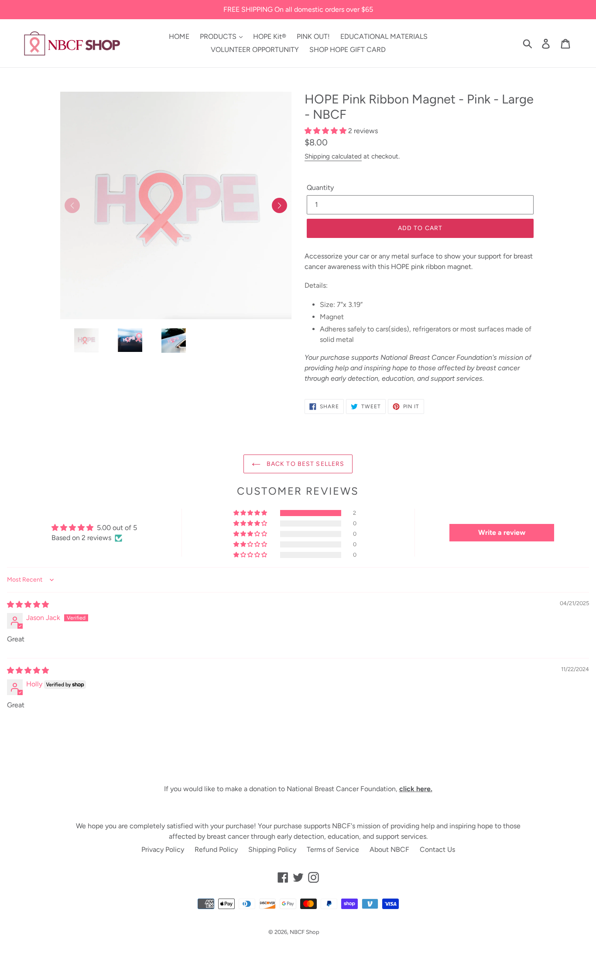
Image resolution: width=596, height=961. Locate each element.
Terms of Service (333, 849)
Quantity (320, 187)
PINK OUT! (313, 36)
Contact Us (437, 849)
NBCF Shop (304, 932)
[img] (28, 604)
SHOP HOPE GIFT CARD (347, 49)
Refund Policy (216, 849)
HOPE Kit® (269, 36)
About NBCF (389, 849)
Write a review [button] (501, 532)
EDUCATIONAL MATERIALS (384, 36)
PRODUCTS (219, 36)
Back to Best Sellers (305, 464)
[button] (279, 205)
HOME (179, 36)
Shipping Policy (272, 849)
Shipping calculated (333, 156)
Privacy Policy (162, 849)
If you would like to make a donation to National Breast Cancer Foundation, (298, 789)
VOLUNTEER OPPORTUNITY (255, 49)
